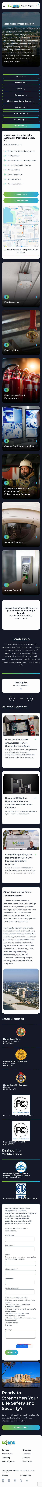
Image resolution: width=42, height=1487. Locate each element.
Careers (26, 1458)
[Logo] (13, 5)
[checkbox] (20, 1312)
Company (6, 1458)
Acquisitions (7, 1454)
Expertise (27, 1450)
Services (5, 1450)
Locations (27, 1454)
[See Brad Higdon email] (21, 689)
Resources (27, 1461)
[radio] (20, 1301)
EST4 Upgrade (8, 1461)
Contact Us (20, 194)
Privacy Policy (25, 1475)
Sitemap (5, 1475)
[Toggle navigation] (5, 5)
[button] (12, 698)
